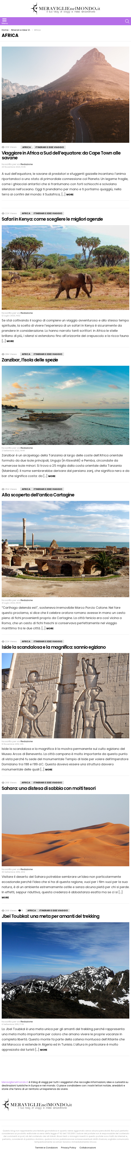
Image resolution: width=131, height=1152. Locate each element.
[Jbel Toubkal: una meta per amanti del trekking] (65, 970)
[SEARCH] (127, 21)
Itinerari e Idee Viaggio (49, 147)
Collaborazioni (87, 1147)
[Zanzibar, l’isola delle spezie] (65, 405)
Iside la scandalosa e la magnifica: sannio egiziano (54, 647)
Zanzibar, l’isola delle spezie (30, 360)
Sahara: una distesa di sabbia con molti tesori (48, 788)
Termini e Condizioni (46, 1147)
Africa (26, 147)
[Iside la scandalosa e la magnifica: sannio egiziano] (65, 695)
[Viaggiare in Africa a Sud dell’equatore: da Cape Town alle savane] (65, 95)
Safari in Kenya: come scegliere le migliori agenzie (52, 219)
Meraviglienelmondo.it (15, 1082)
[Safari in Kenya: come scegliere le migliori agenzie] (65, 267)
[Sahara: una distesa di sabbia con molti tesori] (65, 830)
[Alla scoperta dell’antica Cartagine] (65, 549)
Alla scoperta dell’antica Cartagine (38, 495)
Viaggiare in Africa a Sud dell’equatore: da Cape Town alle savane (61, 155)
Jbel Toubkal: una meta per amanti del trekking (50, 916)
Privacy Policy (68, 1147)
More (70, 194)
